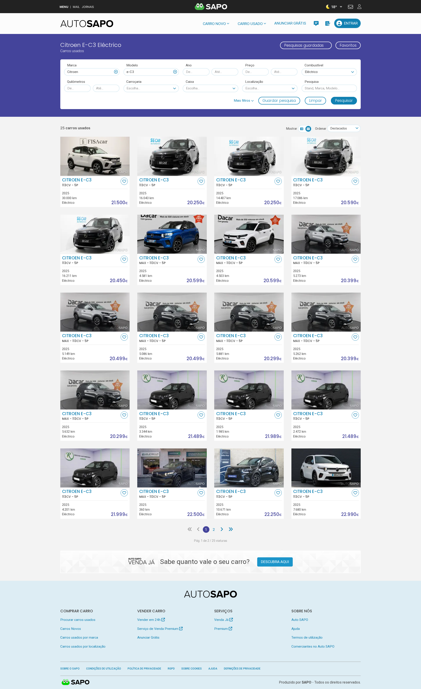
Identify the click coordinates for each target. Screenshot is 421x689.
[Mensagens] (316, 23)
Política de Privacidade (144, 668)
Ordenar (320, 128)
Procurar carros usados (77, 620)
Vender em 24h (149, 620)
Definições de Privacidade (242, 668)
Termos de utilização (307, 637)
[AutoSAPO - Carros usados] (86, 23)
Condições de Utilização (103, 668)
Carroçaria (133, 82)
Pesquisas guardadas (304, 45)
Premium (221, 629)
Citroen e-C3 (76, 182)
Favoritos (348, 45)
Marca (72, 65)
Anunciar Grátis (290, 23)
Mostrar (291, 128)
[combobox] (92, 72)
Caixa (190, 82)
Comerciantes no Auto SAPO (312, 646)
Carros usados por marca (79, 637)
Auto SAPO (299, 620)
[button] (244, 101)
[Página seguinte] (221, 529)
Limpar (315, 100)
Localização (254, 82)
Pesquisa (312, 82)
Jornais (88, 6)
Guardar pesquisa (279, 100)
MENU (64, 6)
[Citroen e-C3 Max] (172, 234)
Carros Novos (70, 629)
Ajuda (295, 629)
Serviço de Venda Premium (158, 629)
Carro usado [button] (250, 23)
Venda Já (221, 620)
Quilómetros (76, 82)
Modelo (132, 65)
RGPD (171, 668)
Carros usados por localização (82, 646)
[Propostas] (327, 23)
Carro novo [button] (214, 23)
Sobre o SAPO (70, 668)
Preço (249, 65)
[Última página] (230, 529)
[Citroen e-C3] (95, 156)
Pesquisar (344, 100)
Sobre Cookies (191, 668)
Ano (189, 65)
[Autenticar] (350, 7)
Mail (76, 6)
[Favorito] (124, 181)
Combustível (314, 65)
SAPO (75, 682)
